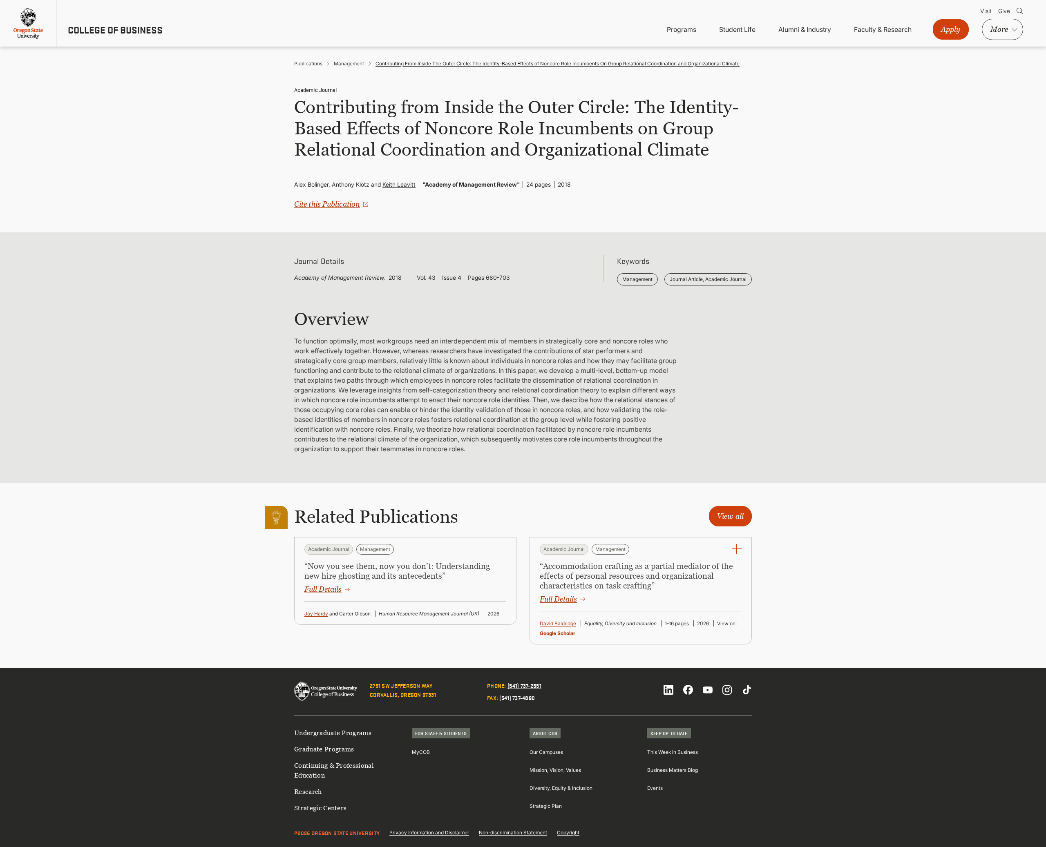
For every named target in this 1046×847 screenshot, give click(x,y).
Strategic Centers (320, 807)
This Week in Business (672, 752)
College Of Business (115, 30)
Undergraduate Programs (332, 732)
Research (308, 791)
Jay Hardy (316, 614)
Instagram (727, 690)
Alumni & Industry (804, 29)
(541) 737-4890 (517, 697)
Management (349, 63)
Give (1004, 10)
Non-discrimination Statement (513, 832)
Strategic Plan (546, 806)
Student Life (737, 29)
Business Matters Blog (672, 770)
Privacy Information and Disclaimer (429, 832)
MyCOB (421, 752)
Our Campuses (546, 752)
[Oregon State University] (28, 23)
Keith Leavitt (399, 184)
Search (1020, 11)
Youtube (708, 690)
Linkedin (668, 690)
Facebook (688, 690)
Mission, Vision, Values (555, 770)
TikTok (747, 690)
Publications (308, 63)
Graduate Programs (324, 749)
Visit (986, 10)
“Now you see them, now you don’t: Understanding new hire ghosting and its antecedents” (397, 571)
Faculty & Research (883, 29)
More (999, 29)
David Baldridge (558, 623)
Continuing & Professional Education (334, 770)
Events (655, 788)
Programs (681, 29)
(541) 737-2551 (524, 685)
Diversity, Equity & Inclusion (561, 788)
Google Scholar (557, 633)
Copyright (568, 832)
